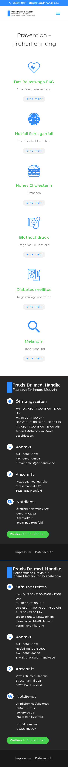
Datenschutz (44, 552)
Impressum (23, 552)
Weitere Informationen (28, 534)
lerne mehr (34, 99)
